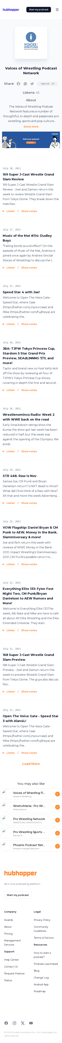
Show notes (29, 211)
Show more (31, 126)
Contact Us (11, 966)
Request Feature (14, 973)
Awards (8, 920)
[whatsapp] (25, 84)
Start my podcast (38, 9)
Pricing (8, 933)
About (8, 926)
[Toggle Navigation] (57, 9)
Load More (31, 764)
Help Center (11, 959)
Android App (41, 984)
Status (8, 980)
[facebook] (18, 84)
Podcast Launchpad (46, 963)
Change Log (41, 977)
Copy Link (45, 84)
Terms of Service (44, 937)
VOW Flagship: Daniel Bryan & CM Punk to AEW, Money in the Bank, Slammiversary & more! (30, 532)
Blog (36, 970)
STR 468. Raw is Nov (20, 476)
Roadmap (40, 991)
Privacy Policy (42, 920)
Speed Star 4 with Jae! (21, 292)
